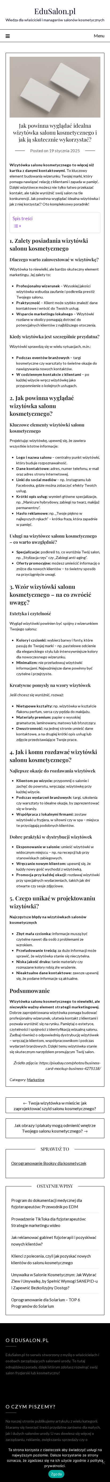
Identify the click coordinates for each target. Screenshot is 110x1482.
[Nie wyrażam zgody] (103, 1462)
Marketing (35, 1079)
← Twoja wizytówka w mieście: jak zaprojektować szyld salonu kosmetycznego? (55, 1105)
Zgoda (56, 1474)
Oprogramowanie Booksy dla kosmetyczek (48, 1163)
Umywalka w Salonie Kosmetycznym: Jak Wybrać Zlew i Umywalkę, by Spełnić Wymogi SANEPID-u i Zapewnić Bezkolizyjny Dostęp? (54, 1281)
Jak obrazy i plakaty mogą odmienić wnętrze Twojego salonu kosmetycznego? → (55, 1128)
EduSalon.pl (55, 11)
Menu (99, 35)
